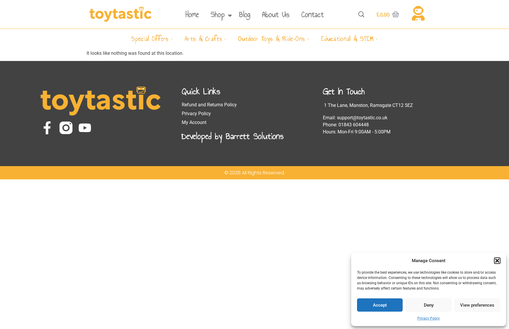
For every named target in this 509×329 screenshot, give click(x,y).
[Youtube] (84, 127)
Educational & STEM (347, 39)
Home (192, 14)
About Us (276, 14)
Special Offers (149, 39)
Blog (244, 14)
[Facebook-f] (47, 127)
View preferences (477, 305)
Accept (380, 305)
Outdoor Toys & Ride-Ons (271, 39)
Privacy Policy (428, 318)
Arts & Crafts (203, 39)
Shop (218, 14)
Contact (312, 14)
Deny (429, 305)
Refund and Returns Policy (209, 105)
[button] (497, 261)
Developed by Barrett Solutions (233, 136)
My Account (194, 122)
